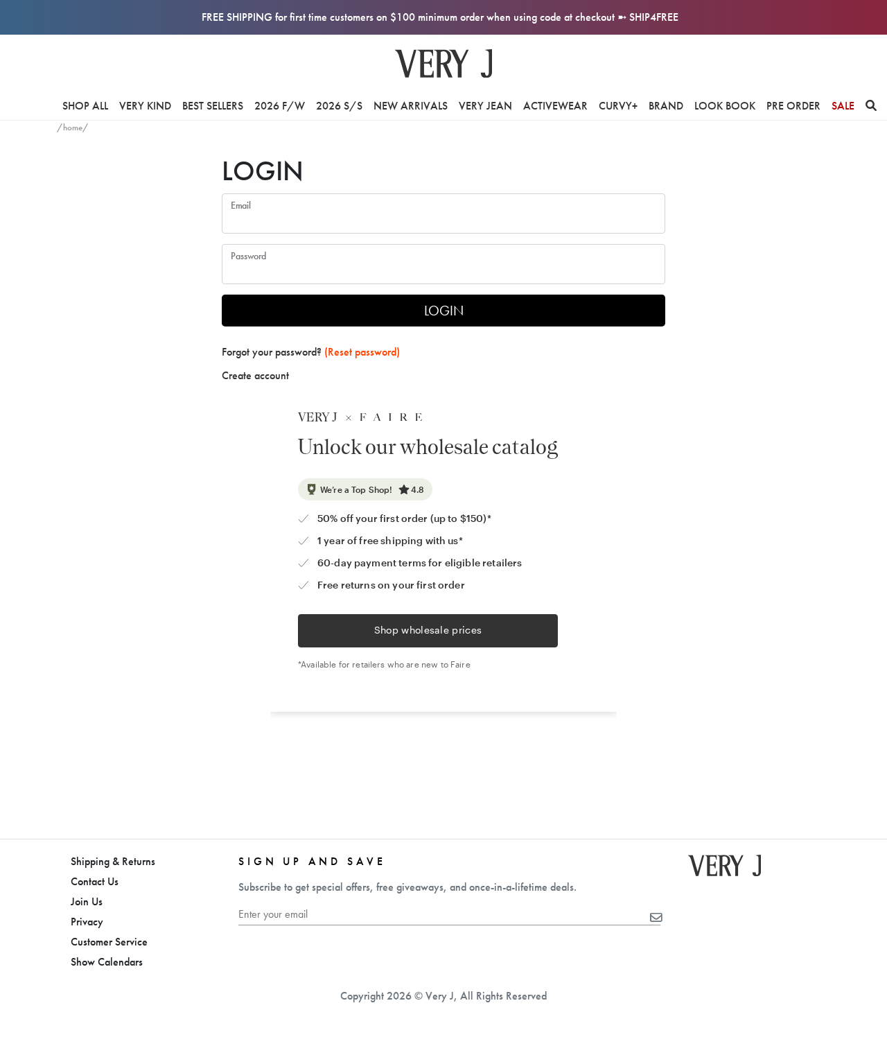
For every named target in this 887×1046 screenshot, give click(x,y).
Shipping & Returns (113, 861)
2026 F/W (279, 105)
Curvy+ (618, 105)
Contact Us (94, 881)
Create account (255, 375)
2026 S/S (339, 105)
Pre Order (793, 105)
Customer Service (109, 941)
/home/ (73, 127)
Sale (843, 105)
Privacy (87, 921)
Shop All (85, 105)
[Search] (871, 105)
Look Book (724, 105)
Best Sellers (212, 105)
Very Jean (485, 105)
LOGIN (444, 311)
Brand (666, 105)
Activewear (555, 105)
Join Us (87, 901)
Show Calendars (107, 962)
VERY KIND (145, 105)
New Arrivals (411, 105)
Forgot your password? (311, 352)
